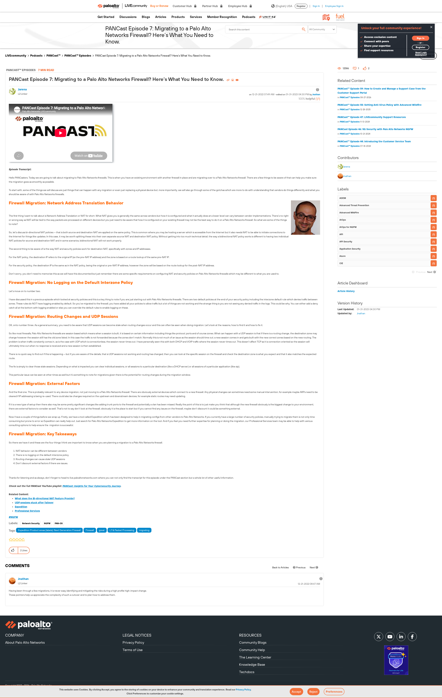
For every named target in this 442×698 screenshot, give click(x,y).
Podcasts (248, 17)
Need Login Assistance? (421, 53)
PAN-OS (59, 523)
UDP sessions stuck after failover (34, 502)
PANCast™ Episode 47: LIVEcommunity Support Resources (372, 117)
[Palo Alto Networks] (63, 625)
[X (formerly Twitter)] (378, 636)
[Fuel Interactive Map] (326, 17)
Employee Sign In (334, 6)
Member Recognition (222, 17)
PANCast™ (53, 55)
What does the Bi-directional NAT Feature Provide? (45, 498)
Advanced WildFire (349, 212)
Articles (160, 17)
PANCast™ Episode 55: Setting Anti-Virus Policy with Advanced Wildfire (379, 104)
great (102, 530)
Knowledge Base (252, 664)
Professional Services (27, 510)
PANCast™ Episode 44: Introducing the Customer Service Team (374, 141)
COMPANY (14, 635)
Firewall (90, 530)
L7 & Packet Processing (122, 530)
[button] (296, 691)
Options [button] (317, 89)
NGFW (14, 517)
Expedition (21, 506)
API (341, 234)
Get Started (106, 17)
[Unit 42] (267, 17)
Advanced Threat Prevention (354, 205)
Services (196, 17)
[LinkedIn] (401, 636)
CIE (341, 263)
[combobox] (266, 29)
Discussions (128, 17)
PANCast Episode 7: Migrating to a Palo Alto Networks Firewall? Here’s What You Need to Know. (117, 79)
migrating (144, 530)
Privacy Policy (243, 689)
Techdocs (246, 672)
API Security (345, 241)
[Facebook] (412, 636)
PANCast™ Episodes (77, 55)
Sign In (316, 6)
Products (178, 17)
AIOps (342, 220)
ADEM (342, 198)
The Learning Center (255, 657)
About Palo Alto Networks (25, 642)
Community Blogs (252, 642)
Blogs (146, 17)
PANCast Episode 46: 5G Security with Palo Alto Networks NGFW (375, 129)
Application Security (350, 248)
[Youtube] (389, 636)
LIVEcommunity (15, 55)
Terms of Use (133, 650)
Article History (346, 291)
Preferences (334, 691)
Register (301, 6)
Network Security (31, 523)
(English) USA (284, 6)
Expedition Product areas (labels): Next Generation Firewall (49, 530)
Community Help (252, 650)
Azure (342, 256)
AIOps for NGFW (348, 227)
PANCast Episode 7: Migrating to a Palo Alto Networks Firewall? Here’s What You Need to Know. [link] (153, 55)
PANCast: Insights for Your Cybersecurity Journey (92, 486)
